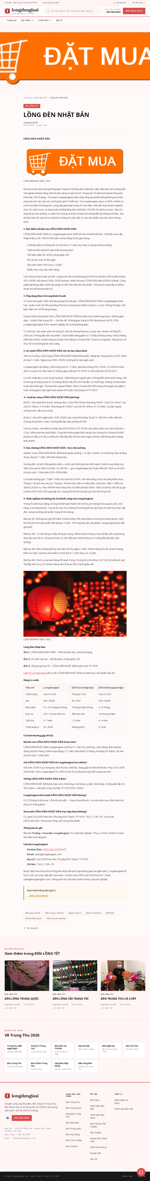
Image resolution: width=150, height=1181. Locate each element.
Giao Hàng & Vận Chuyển (98, 1125)
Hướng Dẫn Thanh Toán (98, 1140)
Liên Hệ (93, 1159)
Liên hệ (141, 1176)
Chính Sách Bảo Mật (97, 1107)
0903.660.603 (51, 849)
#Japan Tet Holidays (93, 913)
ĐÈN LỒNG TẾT (40, 98)
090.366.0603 (121, 2)
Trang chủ (27, 98)
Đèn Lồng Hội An (73, 1108)
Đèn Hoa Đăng (73, 1134)
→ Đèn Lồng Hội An (37, 895)
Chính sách (127, 1176)
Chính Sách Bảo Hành (97, 1116)
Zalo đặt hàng (137, 2)
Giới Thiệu (94, 1100)
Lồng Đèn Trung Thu (73, 1115)
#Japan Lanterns (75, 913)
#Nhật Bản (110, 913)
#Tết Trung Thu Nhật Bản (56, 918)
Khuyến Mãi (95, 1153)
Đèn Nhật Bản (72, 1122)
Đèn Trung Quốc (73, 1128)
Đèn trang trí (72, 1146)
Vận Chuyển (95, 1132)
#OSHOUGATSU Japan (33, 918)
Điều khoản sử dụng (121, 1101)
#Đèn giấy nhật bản (32, 913)
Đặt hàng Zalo (134, 11)
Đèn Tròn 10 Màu (74, 1140)
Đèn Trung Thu (73, 1102)
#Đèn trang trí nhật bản (54, 913)
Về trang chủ (32, 928)
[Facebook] (8, 1118)
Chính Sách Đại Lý (98, 1147)
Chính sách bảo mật (124, 1109)
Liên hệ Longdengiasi (34, 672)
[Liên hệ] (141, 1172)
